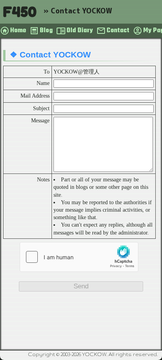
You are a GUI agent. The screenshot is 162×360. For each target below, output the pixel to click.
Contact (118, 31)
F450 (19, 11)
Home (18, 31)
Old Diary (79, 31)
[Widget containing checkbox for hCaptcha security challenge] (79, 257)
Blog (46, 31)
